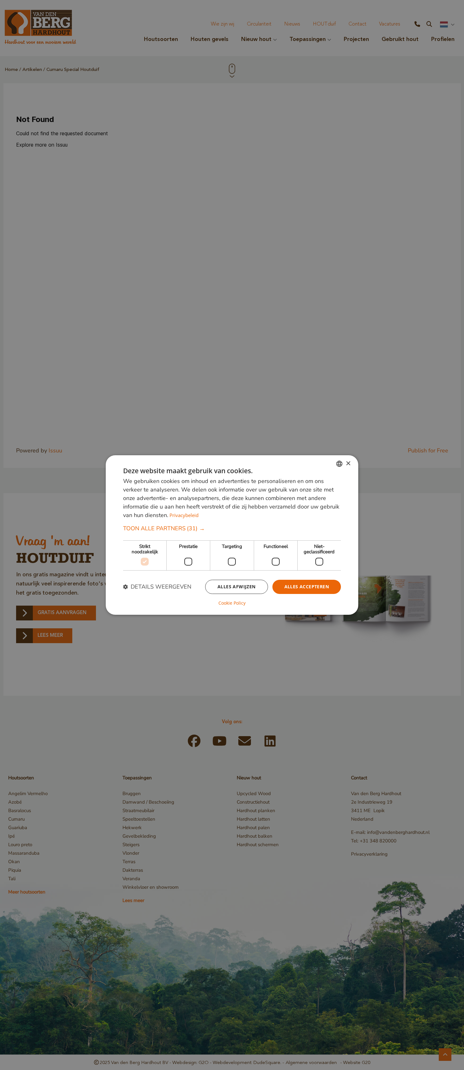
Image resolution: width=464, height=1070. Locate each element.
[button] (232, 528)
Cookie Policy (232, 603)
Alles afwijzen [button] (236, 587)
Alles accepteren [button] (306, 587)
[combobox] (339, 464)
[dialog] (232, 535)
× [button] (348, 463)
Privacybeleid (184, 515)
